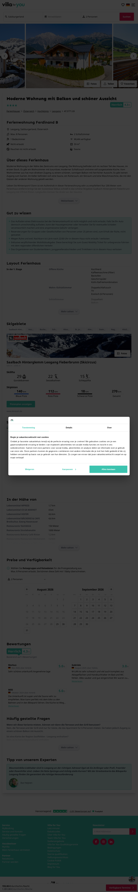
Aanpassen (67, 469)
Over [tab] (109, 427)
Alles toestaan (108, 469)
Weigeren (29, 469)
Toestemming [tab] (28, 427)
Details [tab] (69, 427)
